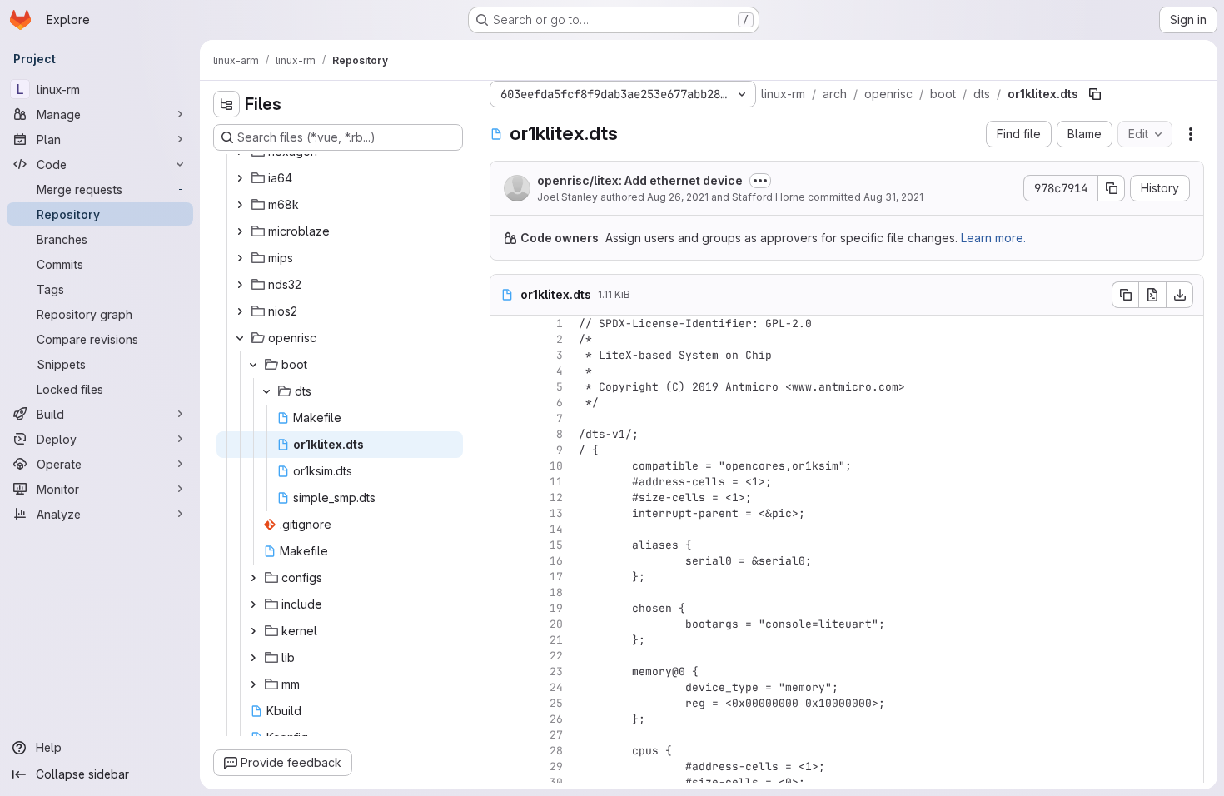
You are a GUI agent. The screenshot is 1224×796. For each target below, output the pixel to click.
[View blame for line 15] (504, 545)
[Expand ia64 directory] (240, 178)
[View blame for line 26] (504, 719)
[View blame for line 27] (504, 735)
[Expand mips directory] (240, 258)
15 (556, 545)
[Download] (1180, 294)
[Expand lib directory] (253, 658)
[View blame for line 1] (504, 323)
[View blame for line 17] (504, 577)
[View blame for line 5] (504, 387)
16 (556, 561)
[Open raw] (1152, 294)
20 (556, 624)
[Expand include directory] (253, 604)
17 (556, 577)
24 (556, 687)
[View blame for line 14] (504, 529)
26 (556, 719)
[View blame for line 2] (504, 339)
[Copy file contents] (1125, 294)
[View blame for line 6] (504, 402)
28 (556, 751)
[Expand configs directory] (253, 578)
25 (556, 703)
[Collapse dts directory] (266, 391)
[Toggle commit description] (760, 180)
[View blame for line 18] (504, 592)
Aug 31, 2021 (893, 197)
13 (556, 513)
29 (556, 766)
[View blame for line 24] (504, 687)
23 (556, 671)
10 (556, 466)
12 (556, 497)
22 (556, 656)
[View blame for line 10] (504, 466)
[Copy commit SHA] (1111, 188)
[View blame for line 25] (504, 703)
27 (556, 735)
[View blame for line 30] (504, 782)
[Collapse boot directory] (253, 365)
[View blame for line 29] (504, 766)
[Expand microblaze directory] (240, 231)
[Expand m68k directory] (240, 205)
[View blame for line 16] (504, 561)
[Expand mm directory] (253, 684)
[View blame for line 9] (504, 450)
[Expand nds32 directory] (240, 285)
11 (556, 482)
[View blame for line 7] (504, 418)
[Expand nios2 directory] (240, 311)
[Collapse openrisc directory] (240, 338)
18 (556, 592)
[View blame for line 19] (504, 608)
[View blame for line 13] (504, 513)
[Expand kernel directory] (253, 631)
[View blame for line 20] (504, 624)
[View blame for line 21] (504, 640)
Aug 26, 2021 (678, 197)
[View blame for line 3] (504, 355)
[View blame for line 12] (504, 497)
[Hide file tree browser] (226, 104)
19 (556, 608)
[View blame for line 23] (504, 671)
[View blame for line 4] (504, 371)
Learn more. (993, 238)
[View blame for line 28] (504, 751)
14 (556, 529)
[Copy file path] (1095, 94)
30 (556, 782)
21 (556, 640)
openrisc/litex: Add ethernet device (640, 180)
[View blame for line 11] (504, 482)
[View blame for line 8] (504, 434)
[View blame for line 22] (504, 656)
